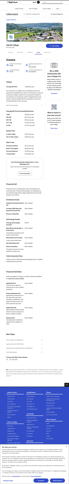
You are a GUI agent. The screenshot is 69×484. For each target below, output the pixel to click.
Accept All (41, 480)
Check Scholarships (25, 173)
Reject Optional (57, 480)
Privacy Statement (36, 476)
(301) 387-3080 (13, 359)
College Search (12, 14)
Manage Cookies (8, 480)
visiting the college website (16, 278)
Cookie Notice (16, 476)
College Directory (11, 19)
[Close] (66, 447)
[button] (58, 7)
